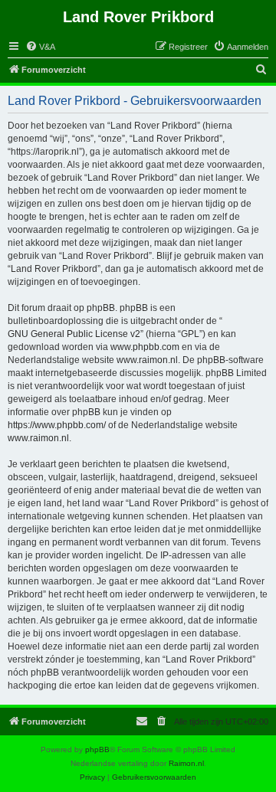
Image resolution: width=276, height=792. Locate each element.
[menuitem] (40, 47)
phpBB (97, 749)
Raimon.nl (186, 763)
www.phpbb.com (144, 347)
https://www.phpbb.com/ (57, 425)
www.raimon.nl (147, 360)
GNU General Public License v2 (74, 334)
